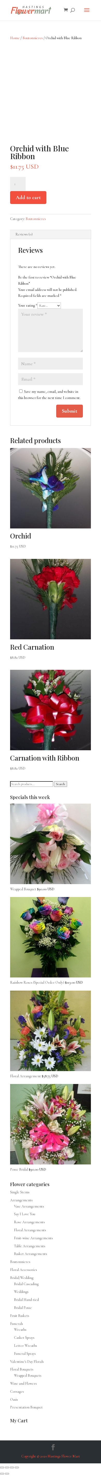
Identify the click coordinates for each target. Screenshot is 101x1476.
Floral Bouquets (21, 1369)
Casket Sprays (24, 1337)
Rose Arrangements (29, 1222)
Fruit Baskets (19, 1316)
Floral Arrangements (30, 1230)
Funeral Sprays (25, 1353)
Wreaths (20, 1329)
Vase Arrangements (29, 1206)
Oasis (14, 1399)
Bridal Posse (23, 1308)
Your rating (27, 305)
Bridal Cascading (26, 1284)
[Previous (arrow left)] (2, 1473)
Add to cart (28, 197)
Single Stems (20, 1192)
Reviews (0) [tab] (24, 234)
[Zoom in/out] (2, 1467)
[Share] (12, 1467)
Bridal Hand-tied (26, 1300)
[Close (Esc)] (17, 1467)
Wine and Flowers (23, 1383)
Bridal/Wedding (21, 1278)
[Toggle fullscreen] (7, 1467)
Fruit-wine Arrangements (33, 1238)
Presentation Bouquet (26, 1407)
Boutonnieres (33, 38)
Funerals (16, 1324)
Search (60, 784)
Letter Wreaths (25, 1345)
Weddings (21, 1292)
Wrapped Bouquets (27, 1375)
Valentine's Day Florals (27, 1361)
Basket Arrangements (30, 1254)
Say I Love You (24, 1214)
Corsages (17, 1391)
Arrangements (21, 1200)
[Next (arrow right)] (7, 1473)
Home (15, 38)
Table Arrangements (29, 1246)
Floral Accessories (23, 1270)
